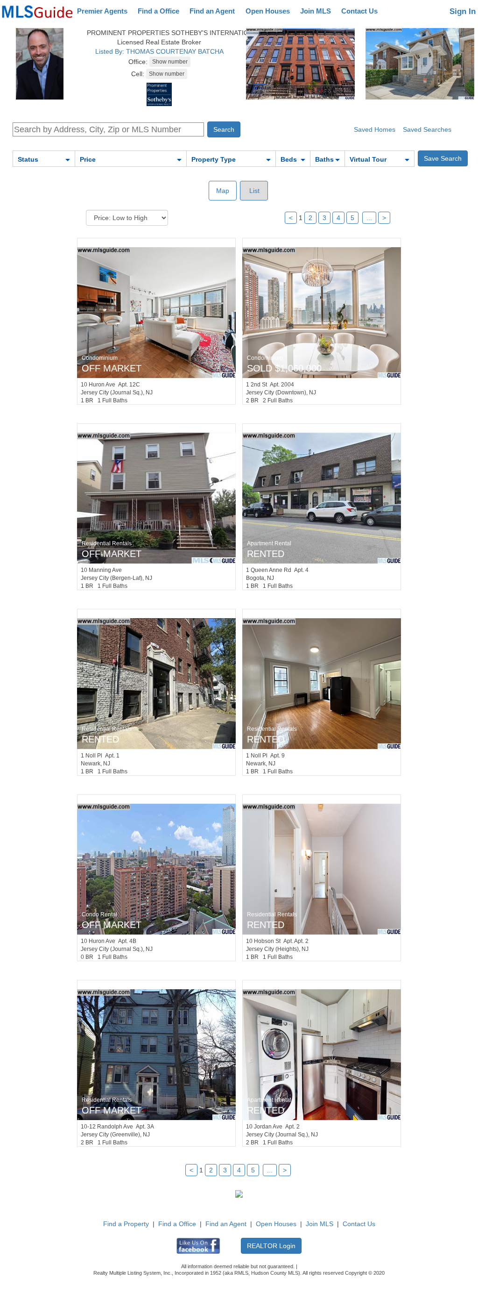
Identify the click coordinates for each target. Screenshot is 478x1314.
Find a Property (126, 1224)
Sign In (463, 11)
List (253, 190)
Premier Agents (102, 11)
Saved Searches (427, 129)
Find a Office (158, 11)
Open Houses (268, 11)
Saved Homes (374, 129)
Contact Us (359, 11)
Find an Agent (212, 11)
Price (88, 159)
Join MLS (315, 11)
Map (222, 190)
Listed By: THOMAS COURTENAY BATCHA (159, 51)
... (369, 217)
